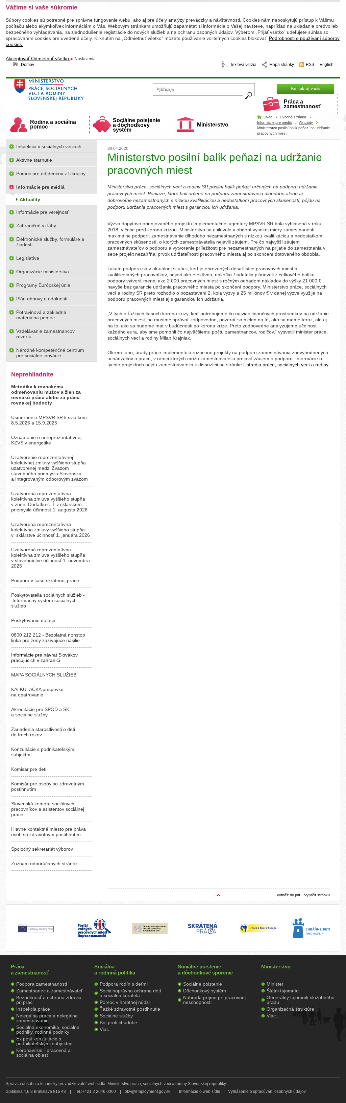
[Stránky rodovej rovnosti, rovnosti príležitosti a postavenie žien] (150, 932)
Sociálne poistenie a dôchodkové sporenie (205, 969)
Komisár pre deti (28, 769)
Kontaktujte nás (305, 88)
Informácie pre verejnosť (42, 212)
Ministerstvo (212, 125)
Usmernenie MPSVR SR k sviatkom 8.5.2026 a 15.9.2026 (49, 420)
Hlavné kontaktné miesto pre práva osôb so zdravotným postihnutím (48, 831)
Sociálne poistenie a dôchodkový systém (136, 125)
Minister (275, 984)
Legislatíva (27, 258)
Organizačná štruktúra (290, 1009)
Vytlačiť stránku (317, 895)
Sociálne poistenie (202, 984)
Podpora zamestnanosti (41, 984)
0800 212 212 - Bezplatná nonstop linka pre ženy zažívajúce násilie (48, 637)
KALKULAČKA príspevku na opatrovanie (37, 692)
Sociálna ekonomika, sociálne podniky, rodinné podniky (47, 1030)
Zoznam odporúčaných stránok (44, 863)
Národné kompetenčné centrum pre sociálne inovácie (50, 352)
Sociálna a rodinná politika (114, 969)
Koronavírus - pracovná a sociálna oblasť (43, 1053)
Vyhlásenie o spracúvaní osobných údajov (267, 1091)
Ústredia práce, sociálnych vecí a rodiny (285, 364)
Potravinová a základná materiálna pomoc (41, 314)
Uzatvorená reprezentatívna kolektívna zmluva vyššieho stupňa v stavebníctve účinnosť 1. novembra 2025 (50, 558)
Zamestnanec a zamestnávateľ (49, 990)
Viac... (106, 1029)
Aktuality (306, 122)
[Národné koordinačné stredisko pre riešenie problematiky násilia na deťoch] (311, 945)
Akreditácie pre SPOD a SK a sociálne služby (40, 712)
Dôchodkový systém (204, 990)
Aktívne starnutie (34, 160)
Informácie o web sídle (199, 1091)
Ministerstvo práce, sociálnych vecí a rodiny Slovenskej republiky (72, 92)
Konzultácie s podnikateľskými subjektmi (43, 751)
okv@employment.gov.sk (147, 1091)
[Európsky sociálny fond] (36, 932)
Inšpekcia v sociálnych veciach (48, 146)
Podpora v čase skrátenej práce (45, 580)
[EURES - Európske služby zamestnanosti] (258, 932)
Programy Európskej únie (43, 285)
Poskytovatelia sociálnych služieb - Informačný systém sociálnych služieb (48, 600)
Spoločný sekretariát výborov (42, 849)
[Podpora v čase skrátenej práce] (202, 938)
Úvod (268, 117)
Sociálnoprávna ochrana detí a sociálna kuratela (130, 993)
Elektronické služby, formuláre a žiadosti (50, 241)
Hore (218, 895)
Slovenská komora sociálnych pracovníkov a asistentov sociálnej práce (47, 809)
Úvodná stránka (293, 117)
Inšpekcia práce (33, 1009)
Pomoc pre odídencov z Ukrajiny (50, 173)
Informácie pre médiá (274, 122)
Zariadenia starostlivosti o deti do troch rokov (43, 732)
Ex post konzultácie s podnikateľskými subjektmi (44, 1041)
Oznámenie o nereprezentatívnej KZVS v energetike (46, 440)
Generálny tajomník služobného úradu (301, 1000)
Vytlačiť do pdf (288, 895)
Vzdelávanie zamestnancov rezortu (45, 333)
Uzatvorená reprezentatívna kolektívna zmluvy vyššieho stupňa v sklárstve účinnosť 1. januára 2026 (50, 530)
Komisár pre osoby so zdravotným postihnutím (47, 786)
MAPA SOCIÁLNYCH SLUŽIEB (43, 674)
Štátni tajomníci (283, 990)
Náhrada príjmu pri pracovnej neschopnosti (214, 1000)
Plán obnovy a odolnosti (41, 298)
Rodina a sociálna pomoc (53, 124)
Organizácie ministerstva (42, 271)
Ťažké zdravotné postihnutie (130, 1009)
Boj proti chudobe (118, 1022)
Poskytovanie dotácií (33, 620)
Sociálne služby (116, 1015)
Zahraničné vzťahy (36, 225)
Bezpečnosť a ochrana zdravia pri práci (48, 1000)
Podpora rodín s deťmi (124, 984)
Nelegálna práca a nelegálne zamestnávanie (47, 1018)
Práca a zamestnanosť (302, 104)
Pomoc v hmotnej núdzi (125, 1002)
